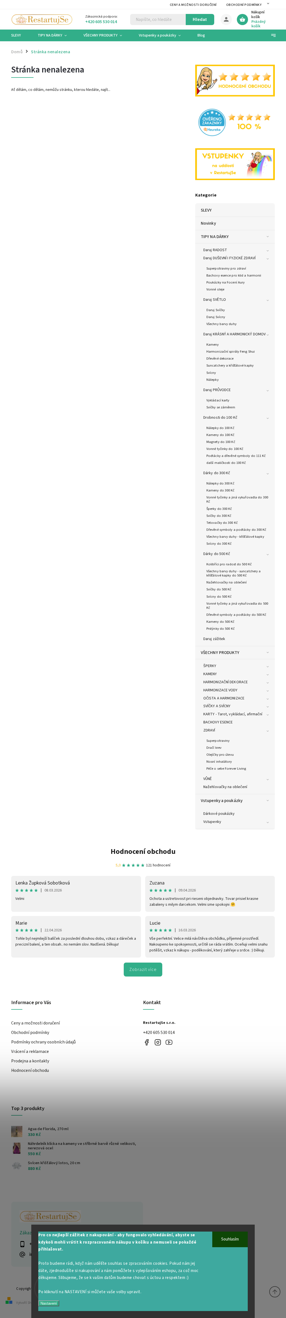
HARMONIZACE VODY (220, 690)
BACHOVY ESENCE (218, 722)
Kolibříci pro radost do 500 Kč (229, 564)
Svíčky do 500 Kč (219, 589)
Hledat (200, 19)
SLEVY (206, 210)
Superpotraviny (218, 740)
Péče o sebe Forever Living (226, 768)
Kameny (212, 344)
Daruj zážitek (214, 639)
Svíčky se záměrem (220, 407)
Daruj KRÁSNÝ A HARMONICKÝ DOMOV (234, 334)
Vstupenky (212, 822)
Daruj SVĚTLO (214, 299)
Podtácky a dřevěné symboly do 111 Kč (236, 455)
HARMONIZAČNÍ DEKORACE (225, 682)
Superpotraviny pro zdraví (226, 268)
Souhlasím (230, 1239)
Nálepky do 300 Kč (220, 483)
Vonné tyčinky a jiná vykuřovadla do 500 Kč (237, 605)
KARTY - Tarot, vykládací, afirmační (233, 714)
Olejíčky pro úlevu (220, 754)
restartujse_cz (157, 1042)
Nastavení (48, 1303)
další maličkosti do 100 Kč (226, 462)
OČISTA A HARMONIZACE (223, 698)
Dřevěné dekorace (220, 358)
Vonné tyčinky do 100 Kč (224, 448)
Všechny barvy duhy (221, 323)
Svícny (211, 372)
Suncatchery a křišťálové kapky (230, 365)
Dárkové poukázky (219, 814)
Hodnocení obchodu (143, 851)
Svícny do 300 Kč (219, 543)
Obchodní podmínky (244, 5)
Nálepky (212, 379)
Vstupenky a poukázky (221, 801)
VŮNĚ (207, 779)
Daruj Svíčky (215, 309)
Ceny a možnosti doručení (193, 5)
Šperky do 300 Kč (219, 508)
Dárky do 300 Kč (216, 473)
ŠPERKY (209, 666)
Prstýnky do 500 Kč (220, 628)
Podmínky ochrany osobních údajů (43, 1042)
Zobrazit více (143, 969)
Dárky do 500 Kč (216, 554)
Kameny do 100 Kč (220, 434)
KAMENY (210, 674)
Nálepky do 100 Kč (220, 427)
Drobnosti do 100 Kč (220, 417)
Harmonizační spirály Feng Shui (230, 351)
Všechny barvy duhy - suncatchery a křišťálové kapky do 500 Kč (233, 573)
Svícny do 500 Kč (219, 596)
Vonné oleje (215, 289)
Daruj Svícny (215, 316)
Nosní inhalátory (219, 761)
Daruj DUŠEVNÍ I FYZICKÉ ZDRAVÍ (229, 258)
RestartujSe (168, 1042)
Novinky (208, 223)
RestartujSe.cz (146, 1042)
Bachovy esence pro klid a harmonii (233, 275)
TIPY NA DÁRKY (215, 237)
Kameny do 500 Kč (220, 621)
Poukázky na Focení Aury (225, 282)
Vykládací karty (218, 400)
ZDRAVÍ (209, 730)
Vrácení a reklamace (30, 1051)
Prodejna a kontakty (30, 1061)
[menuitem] (20, 35)
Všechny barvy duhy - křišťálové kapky (235, 536)
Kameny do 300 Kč (220, 490)
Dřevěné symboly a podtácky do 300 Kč (236, 529)
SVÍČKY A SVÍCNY (217, 706)
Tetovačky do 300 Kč (222, 522)
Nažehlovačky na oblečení (226, 582)
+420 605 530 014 (159, 1032)
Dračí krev (213, 747)
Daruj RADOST (215, 250)
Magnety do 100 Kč (220, 441)
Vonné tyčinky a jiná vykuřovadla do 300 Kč (237, 499)
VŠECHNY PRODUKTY (220, 653)
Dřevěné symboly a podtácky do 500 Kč (236, 614)
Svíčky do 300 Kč (219, 515)
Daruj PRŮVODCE (217, 390)
